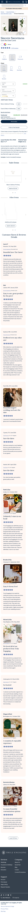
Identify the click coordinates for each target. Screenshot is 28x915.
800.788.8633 (6, 897)
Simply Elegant (6, 643)
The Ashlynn (5, 513)
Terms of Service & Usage (7, 906)
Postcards (20, 59)
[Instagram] (11, 895)
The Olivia (5, 467)
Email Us (16, 897)
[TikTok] (2, 895)
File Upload (4, 882)
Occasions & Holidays (6, 864)
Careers (17, 869)
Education (3, 869)
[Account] (23, 2)
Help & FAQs (4, 884)
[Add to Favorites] (20, 18)
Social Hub (17, 864)
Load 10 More (13, 838)
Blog (16, 867)
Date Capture (6, 682)
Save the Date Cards (6, 13)
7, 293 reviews (14, 48)
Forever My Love (6, 583)
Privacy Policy (4, 909)
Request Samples (5, 887)
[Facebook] (7, 895)
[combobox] (14, 5)
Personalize (14, 121)
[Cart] (26, 2)
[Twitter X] (4, 895)
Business (3, 867)
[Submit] (25, 5)
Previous (3, 25)
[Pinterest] (9, 895)
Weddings (3, 862)
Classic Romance (6, 334)
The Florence (6, 435)
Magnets (4, 59)
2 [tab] (15, 192)
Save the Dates (10, 12)
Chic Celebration (6, 806)
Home (2, 12)
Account (3, 879)
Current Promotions (20, 872)
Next (24, 25)
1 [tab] (13, 192)
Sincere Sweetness (7, 249)
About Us (17, 862)
